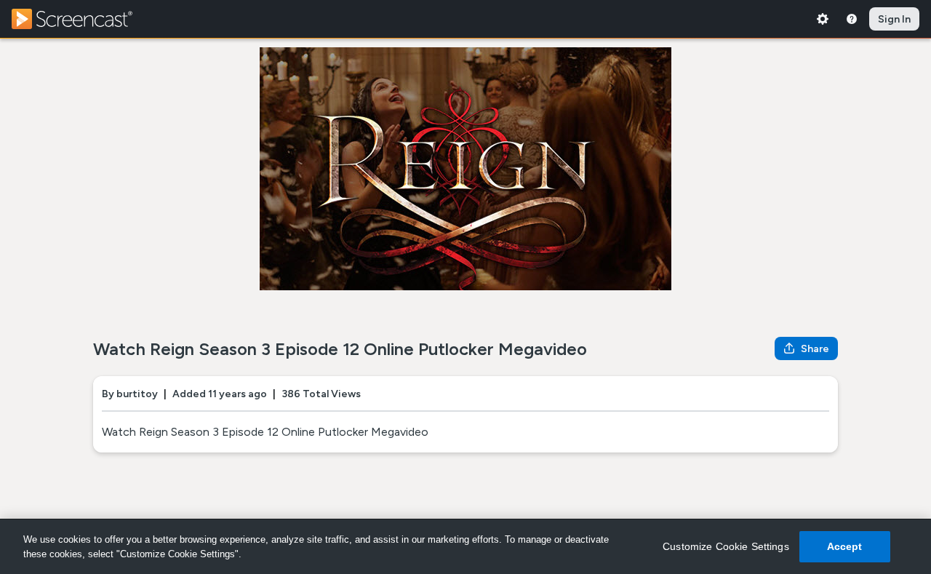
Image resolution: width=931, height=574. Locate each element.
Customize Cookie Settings (726, 546)
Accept (845, 546)
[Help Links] (851, 19)
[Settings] (822, 19)
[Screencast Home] (81, 19)
